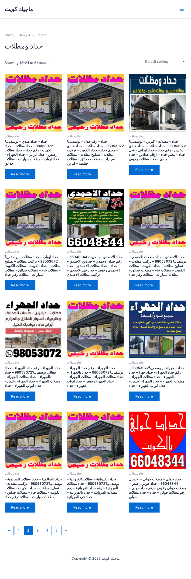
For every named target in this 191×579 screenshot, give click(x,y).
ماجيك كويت (19, 9)
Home (9, 35)
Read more (20, 174)
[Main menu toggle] (181, 9)
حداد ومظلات (25, 35)
